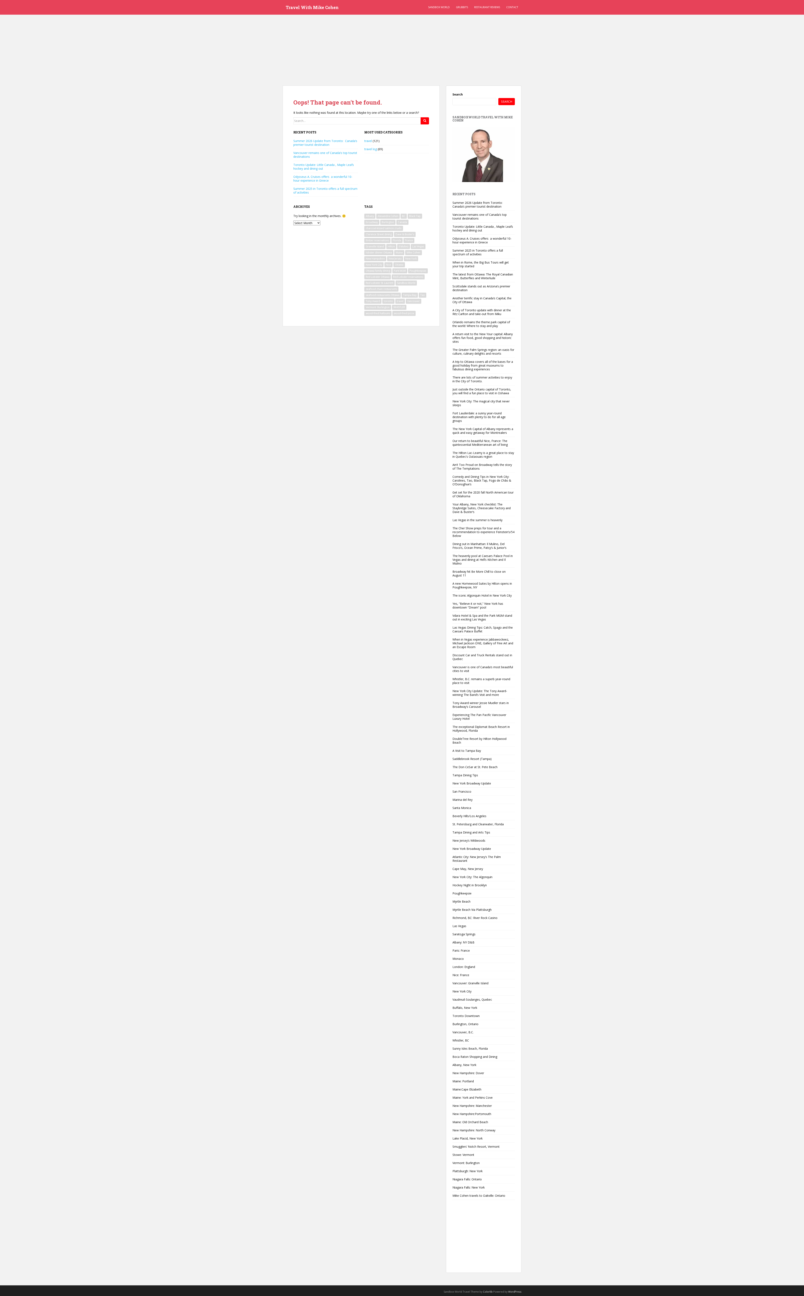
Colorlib (488, 1291)
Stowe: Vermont (463, 1155)
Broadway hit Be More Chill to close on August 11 (479, 573)
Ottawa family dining (378, 271)
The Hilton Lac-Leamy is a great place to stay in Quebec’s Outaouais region (483, 455)
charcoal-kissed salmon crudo (384, 228)
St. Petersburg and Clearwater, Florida (478, 824)
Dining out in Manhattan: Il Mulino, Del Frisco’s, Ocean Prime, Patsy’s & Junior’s (479, 546)
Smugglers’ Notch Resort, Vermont (476, 1147)
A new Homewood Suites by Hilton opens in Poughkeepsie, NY (482, 585)
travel (368, 141)
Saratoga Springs (463, 934)
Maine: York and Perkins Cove (472, 1098)
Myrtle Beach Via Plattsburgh (472, 910)
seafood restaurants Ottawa (382, 295)
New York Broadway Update (471, 783)
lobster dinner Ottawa (379, 252)
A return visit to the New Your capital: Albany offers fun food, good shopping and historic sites (482, 338)
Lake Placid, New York (467, 1138)
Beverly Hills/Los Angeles (469, 816)
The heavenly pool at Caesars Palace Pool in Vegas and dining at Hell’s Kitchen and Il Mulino (482, 559)
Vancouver (413, 301)
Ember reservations (377, 240)
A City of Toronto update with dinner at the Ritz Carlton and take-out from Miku (481, 312)
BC (403, 216)
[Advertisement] (402, 44)
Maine (399, 252)
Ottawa (399, 264)
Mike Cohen (413, 252)
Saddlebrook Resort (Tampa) (472, 759)
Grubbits (462, 7)
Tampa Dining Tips (465, 775)
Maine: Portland (463, 1081)
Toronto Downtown (466, 1016)
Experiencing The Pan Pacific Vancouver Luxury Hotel (479, 717)
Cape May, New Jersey (467, 869)
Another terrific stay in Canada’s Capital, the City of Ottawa (482, 300)
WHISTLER (399, 307)
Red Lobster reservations (408, 277)
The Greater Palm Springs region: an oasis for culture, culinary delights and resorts (483, 351)
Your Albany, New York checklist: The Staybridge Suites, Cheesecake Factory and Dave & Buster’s (481, 508)
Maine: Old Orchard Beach (470, 1122)
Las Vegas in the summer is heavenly (477, 520)
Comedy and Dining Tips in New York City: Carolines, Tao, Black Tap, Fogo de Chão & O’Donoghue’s (481, 480)
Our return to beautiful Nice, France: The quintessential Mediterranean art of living (480, 443)
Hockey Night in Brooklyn (469, 885)
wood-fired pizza (404, 313)
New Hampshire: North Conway (473, 1130)
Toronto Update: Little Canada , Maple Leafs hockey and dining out (323, 167)
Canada (402, 222)
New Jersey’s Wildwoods (468, 840)
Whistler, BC (460, 1040)
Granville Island (375, 246)
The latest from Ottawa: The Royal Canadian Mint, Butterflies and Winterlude (482, 276)
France (409, 240)
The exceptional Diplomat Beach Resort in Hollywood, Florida (481, 729)
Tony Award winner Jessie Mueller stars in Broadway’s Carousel (480, 705)
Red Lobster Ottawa (377, 277)
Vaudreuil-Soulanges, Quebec (472, 999)
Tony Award (373, 301)
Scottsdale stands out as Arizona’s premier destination (481, 288)
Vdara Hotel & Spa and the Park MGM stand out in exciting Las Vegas (482, 617)
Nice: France (460, 975)
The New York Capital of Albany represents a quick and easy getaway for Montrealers (482, 431)
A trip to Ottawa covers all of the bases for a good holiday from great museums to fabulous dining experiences (482, 365)
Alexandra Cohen (388, 216)
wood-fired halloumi (378, 313)
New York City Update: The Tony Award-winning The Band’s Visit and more (479, 693)
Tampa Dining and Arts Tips (471, 832)
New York (411, 258)
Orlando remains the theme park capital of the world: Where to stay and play (481, 324)
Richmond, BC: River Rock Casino (474, 918)
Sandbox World (439, 7)
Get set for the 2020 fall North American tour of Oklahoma (483, 494)
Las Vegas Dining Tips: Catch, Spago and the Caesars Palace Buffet (482, 629)
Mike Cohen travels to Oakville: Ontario (478, 1196)
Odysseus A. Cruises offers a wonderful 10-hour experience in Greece (322, 178)
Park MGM (400, 271)
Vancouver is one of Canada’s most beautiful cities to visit (482, 669)
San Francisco (461, 791)
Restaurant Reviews (487, 7)
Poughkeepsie (418, 271)
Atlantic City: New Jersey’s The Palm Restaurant (476, 859)
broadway (372, 222)
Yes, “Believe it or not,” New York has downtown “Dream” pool (477, 605)
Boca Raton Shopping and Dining (474, 1057)
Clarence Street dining (379, 234)
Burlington (388, 222)
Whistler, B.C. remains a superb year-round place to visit (481, 681)
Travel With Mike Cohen (312, 7)
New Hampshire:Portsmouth (471, 1114)
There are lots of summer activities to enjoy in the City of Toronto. (482, 379)
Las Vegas (418, 246)
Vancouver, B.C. (463, 1032)
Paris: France (461, 950)
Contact (512, 7)
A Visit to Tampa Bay (466, 751)
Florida (397, 240)
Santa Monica (461, 808)
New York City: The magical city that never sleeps (481, 403)
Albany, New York (464, 1065)
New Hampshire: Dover (468, 1073)
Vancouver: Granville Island (470, 983)
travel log (370, 149)
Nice (388, 264)
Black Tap (415, 216)
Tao (422, 295)
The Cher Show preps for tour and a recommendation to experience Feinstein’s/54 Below (483, 532)
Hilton (391, 246)
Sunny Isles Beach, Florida (470, 1048)
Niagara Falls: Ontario (467, 1179)
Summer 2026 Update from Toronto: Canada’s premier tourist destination (325, 143)
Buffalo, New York (464, 1008)
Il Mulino (403, 246)
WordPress (514, 1291)
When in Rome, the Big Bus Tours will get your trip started (480, 264)
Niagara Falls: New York (468, 1187)
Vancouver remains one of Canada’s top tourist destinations (325, 155)
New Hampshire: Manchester (472, 1106)
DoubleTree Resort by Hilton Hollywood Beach (479, 740)
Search (457, 94)
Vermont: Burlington (378, 307)
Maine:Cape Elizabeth (466, 1089)
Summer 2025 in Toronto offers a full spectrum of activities (325, 190)
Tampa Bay (409, 295)
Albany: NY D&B (463, 942)
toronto (388, 301)
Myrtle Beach (461, 901)
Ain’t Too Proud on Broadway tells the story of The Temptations (482, 466)
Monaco (458, 959)
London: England (463, 967)
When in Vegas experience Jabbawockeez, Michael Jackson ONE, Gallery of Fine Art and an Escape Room (482, 643)
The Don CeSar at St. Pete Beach (474, 767)
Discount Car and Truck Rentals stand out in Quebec (482, 657)
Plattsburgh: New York (467, 1171)
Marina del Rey (462, 800)
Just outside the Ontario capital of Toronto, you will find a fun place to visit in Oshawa (481, 391)
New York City (374, 264)
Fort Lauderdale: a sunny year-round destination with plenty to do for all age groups (479, 417)
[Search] (425, 120)
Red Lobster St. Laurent (379, 283)
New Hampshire (375, 258)
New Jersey (395, 258)
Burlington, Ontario (465, 1024)
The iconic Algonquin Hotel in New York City (482, 595)
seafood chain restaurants (381, 289)
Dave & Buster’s (405, 234)
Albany (370, 216)
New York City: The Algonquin (472, 877)
